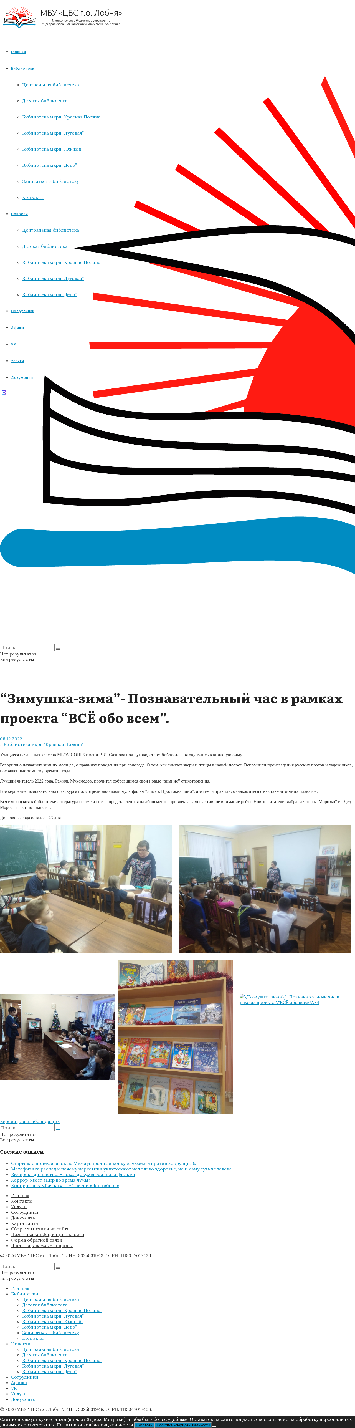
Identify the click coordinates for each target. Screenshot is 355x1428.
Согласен (144, 1425)
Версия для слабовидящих (30, 1121)
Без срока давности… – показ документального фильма (73, 1174)
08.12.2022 (11, 738)
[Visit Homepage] (62, 33)
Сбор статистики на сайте (40, 1229)
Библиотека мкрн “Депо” (49, 1327)
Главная (18, 51)
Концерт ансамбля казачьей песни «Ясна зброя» (65, 1185)
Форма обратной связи (36, 1240)
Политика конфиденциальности (47, 1234)
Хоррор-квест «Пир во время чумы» (50, 1180)
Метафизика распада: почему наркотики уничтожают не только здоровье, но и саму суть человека (121, 1169)
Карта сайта (24, 1223)
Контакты (21, 1201)
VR (14, 1388)
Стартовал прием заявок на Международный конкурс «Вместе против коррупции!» (103, 1163)
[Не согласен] (214, 1426)
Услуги (19, 1206)
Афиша (19, 1382)
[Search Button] (58, 649)
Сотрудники (24, 1212)
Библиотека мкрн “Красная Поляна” (62, 1310)
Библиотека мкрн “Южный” (52, 1321)
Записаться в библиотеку (50, 1332)
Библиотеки (24, 1293)
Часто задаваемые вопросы (42, 1245)
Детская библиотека (44, 1305)
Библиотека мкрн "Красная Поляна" (43, 744)
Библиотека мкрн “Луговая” (53, 1316)
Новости (21, 1343)
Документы (23, 1217)
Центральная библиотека (50, 1299)
